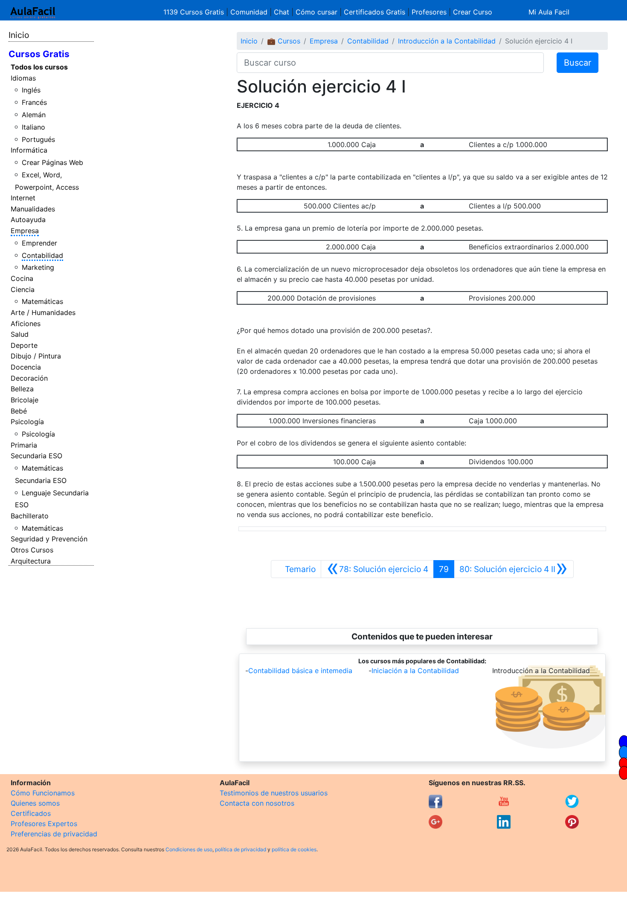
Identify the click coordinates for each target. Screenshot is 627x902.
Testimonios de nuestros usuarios (274, 793)
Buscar (577, 63)
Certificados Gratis (374, 12)
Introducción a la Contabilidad (447, 41)
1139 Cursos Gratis (194, 12)
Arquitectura (31, 561)
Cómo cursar (316, 12)
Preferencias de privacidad (54, 834)
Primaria (24, 445)
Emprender (39, 243)
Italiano (33, 127)
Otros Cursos (32, 550)
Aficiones (26, 323)
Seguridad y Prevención (49, 539)
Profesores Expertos (44, 823)
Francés (34, 102)
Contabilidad (42, 255)
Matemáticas (42, 301)
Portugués (38, 139)
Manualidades (33, 209)
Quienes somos (35, 803)
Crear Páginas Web (52, 162)
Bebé (19, 411)
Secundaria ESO (36, 455)
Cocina (22, 278)
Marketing (38, 267)
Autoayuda (28, 219)
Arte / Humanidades (43, 312)
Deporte (24, 345)
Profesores (429, 12)
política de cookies (294, 849)
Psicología (27, 421)
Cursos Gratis (39, 54)
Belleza (22, 389)
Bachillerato (30, 516)
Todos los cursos (39, 67)
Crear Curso (472, 12)
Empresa (25, 230)
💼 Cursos (283, 41)
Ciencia (23, 289)
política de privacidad (240, 849)
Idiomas (23, 78)
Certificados (31, 813)
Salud (20, 334)
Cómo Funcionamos (43, 793)
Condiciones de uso (188, 849)
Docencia (26, 367)
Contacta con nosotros (257, 803)
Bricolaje (24, 400)
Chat (281, 12)
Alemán (34, 114)
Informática (29, 150)
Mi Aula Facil (548, 12)
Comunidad (248, 12)
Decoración (29, 378)
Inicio (19, 35)
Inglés (31, 90)
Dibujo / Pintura (36, 356)
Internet (23, 198)
